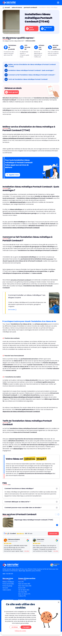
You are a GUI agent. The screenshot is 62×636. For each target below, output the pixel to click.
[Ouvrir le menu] (58, 2)
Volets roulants (7, 590)
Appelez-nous (14, 175)
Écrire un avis (53, 533)
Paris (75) (21, 582)
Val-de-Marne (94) (23, 590)
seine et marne (17, 7)
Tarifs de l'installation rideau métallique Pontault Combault (26, 79)
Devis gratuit (13, 92)
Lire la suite (11, 309)
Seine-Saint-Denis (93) (24, 586)
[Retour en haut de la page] (59, 565)
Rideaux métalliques (8, 582)
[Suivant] (58, 514)
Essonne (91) (21, 588)
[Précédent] (56, 514)
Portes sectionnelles (8, 584)
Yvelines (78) (22, 596)
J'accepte (26, 627)
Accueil (7, 7)
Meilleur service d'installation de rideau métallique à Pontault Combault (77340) (30, 65)
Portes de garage (7, 586)
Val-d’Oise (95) (22, 592)
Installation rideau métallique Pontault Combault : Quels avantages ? (29, 70)
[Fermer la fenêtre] (58, 602)
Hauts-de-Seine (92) (24, 584)
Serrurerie (5, 588)
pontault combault (30, 7)
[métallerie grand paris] (9, 2)
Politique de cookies (20, 631)
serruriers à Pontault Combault (21, 280)
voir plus (26, 551)
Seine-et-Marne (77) (24, 594)
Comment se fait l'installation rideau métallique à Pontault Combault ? (30, 75)
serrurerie (50, 259)
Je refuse (14, 627)
